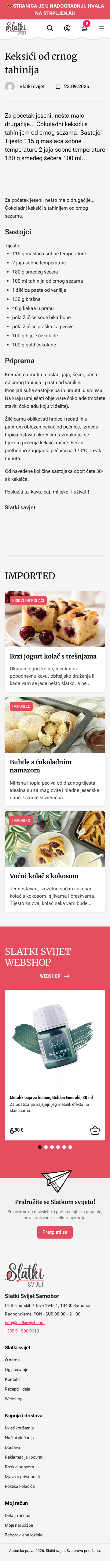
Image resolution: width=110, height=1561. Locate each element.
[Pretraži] (50, 28)
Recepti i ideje (17, 1389)
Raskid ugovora (19, 1466)
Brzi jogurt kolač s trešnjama (53, 656)
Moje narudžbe (19, 1525)
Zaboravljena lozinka (24, 1534)
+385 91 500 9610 (22, 1331)
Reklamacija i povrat (23, 1457)
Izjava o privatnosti (22, 1476)
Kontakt (12, 1379)
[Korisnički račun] (67, 28)
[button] (95, 1130)
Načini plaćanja (19, 1437)
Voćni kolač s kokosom (44, 876)
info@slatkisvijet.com (25, 1322)
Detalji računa (18, 1515)
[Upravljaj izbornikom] (101, 28)
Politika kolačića (20, 1486)
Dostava (12, 1447)
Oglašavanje (16, 1369)
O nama (12, 1359)
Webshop (14, 1398)
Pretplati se (55, 1232)
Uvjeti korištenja (19, 1427)
